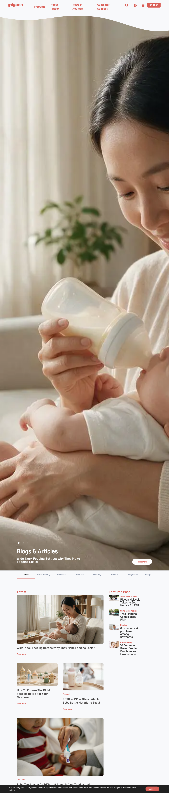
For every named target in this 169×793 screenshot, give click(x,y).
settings (12, 790)
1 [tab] (18, 543)
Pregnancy (133, 574)
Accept (152, 789)
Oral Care (79, 574)
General (115, 574)
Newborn (61, 574)
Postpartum (150, 574)
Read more (142, 561)
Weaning (97, 574)
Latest (26, 574)
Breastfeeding (43, 574)
